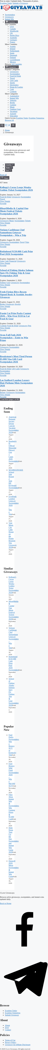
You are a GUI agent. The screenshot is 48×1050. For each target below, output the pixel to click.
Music (12, 107)
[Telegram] (24, 1000)
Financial (12, 261)
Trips (27, 242)
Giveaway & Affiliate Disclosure (17, 1045)
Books (12, 103)
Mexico (13, 62)
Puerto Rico (14, 35)
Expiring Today (6, 3)
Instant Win (9, 19)
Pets (29, 326)
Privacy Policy (10, 1042)
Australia (13, 38)
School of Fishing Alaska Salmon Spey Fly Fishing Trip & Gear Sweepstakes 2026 (16, 273)
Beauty (3, 392)
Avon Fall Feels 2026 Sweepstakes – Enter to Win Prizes (14, 338)
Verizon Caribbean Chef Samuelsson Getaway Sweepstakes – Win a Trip (13, 232)
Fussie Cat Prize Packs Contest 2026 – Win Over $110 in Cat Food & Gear (15, 316)
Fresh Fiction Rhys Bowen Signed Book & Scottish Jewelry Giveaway (16, 295)
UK (11, 33)
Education (14, 116)
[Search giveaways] (2, 125)
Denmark (13, 55)
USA (12, 27)
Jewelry (18, 304)
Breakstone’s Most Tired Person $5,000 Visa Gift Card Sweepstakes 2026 (16, 359)
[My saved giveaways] (6, 126)
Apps (2, 261)
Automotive (14, 96)
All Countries (16, 64)
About (7, 1025)
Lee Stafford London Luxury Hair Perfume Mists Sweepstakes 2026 (16, 383)
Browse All (9, 120)
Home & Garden (16, 87)
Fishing (3, 283)
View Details (5, 201)
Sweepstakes (10, 15)
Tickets (28, 221)
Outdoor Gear (15, 109)
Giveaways (9, 17)
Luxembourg (15, 60)
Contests (13, 91)
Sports (12, 83)
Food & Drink (15, 76)
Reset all (3, 175)
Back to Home (5, 903)
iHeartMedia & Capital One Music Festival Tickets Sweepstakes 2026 (14, 211)
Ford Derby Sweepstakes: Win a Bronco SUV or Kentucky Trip (14, 745)
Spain (12, 53)
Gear (8, 283)
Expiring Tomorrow (36, 118)
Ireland (12, 49)
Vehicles (13, 100)
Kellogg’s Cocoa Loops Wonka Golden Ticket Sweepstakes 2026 (16, 188)
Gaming (13, 105)
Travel (12, 78)
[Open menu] (13, 125)
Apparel (13, 114)
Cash (12, 89)
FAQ (7, 1028)
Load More (10, 399)
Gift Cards (14, 80)
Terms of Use (10, 1040)
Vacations (13, 111)
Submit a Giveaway (20, 3)
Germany (13, 40)
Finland (13, 57)
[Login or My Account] (9, 126)
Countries (12, 22)
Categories (12, 67)
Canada (13, 29)
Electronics (14, 85)
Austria (13, 46)
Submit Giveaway (12, 1015)
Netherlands (14, 51)
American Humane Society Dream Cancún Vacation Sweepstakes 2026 (14, 424)
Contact (8, 1030)
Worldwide (14, 31)
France (12, 42)
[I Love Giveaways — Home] (21, 10)
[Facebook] (24, 952)
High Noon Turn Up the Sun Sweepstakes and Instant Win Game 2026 (14, 840)
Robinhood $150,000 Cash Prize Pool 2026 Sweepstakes (16, 252)
